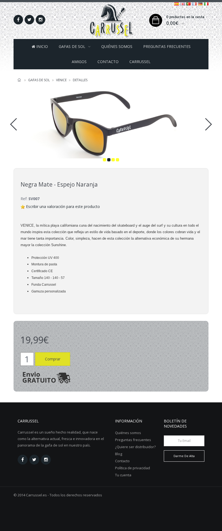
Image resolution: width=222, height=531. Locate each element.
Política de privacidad (132, 467)
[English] (182, 3)
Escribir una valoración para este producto (63, 206)
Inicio (41, 46)
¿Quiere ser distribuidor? (135, 446)
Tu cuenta (123, 475)
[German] (200, 3)
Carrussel (140, 61)
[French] (194, 3)
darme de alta (184, 456)
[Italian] (206, 3)
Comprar (52, 358)
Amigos (79, 61)
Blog (118, 453)
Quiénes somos (116, 46)
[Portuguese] (188, 3)
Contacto (108, 61)
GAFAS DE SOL (72, 46)
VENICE (61, 80)
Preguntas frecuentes (167, 46)
